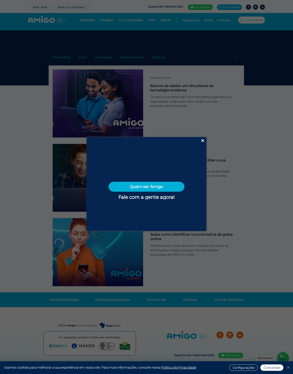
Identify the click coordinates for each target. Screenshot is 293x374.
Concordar (272, 368)
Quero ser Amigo (146, 186)
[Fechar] (288, 367)
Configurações (244, 368)
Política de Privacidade (178, 367)
